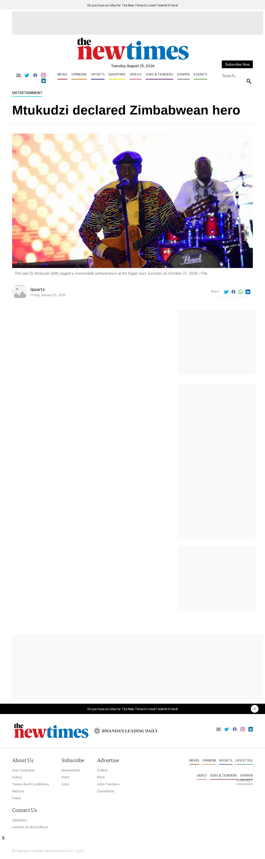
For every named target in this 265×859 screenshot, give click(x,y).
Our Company (23, 770)
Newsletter (71, 770)
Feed (16, 798)
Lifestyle (244, 760)
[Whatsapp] (240, 292)
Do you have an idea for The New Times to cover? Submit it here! (132, 5)
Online (102, 770)
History (18, 791)
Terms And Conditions (30, 784)
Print (65, 777)
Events (200, 74)
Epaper (183, 74)
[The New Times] (132, 59)
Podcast (245, 780)
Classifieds (105, 791)
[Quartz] (20, 298)
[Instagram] (43, 75)
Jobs (65, 784)
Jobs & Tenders (159, 74)
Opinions (79, 74)
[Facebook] (35, 75)
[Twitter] (27, 75)
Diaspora (117, 74)
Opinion (209, 760)
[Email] (18, 75)
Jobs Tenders (108, 784)
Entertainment (27, 93)
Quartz (37, 289)
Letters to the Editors (30, 827)
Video (202, 775)
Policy (17, 777)
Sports (98, 74)
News (62, 74)
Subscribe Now (237, 64)
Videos (135, 74)
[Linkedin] (43, 81)
